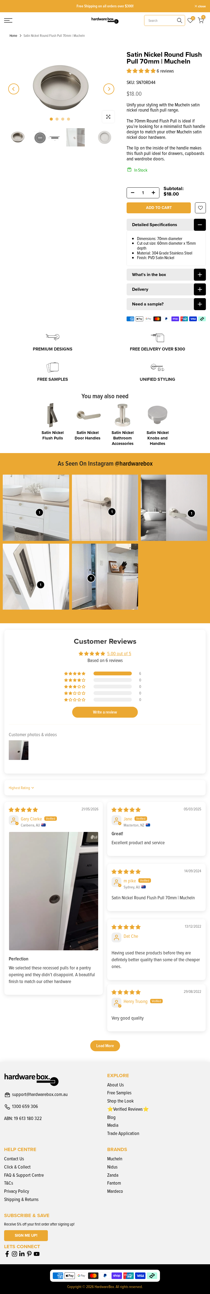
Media (112, 1125)
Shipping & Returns (21, 1199)
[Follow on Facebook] (7, 1254)
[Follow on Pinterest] (29, 1254)
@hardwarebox (134, 463)
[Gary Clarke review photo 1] (53, 891)
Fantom (114, 1182)
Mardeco (115, 1191)
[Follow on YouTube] (37, 1254)
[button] (142, 70)
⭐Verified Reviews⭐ (128, 1109)
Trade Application (123, 1133)
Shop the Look (120, 1100)
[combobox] (164, 20)
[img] (23, 809)
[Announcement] (105, 6)
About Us (115, 1084)
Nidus (112, 1166)
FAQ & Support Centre (24, 1175)
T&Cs (8, 1182)
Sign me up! (26, 1235)
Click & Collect (17, 1166)
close (11, 6)
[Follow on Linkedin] (22, 1254)
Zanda (112, 1175)
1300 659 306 (25, 1107)
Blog (111, 1117)
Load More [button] (105, 1046)
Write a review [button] (105, 712)
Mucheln (114, 1158)
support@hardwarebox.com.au (40, 1095)
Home (13, 36)
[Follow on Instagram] (14, 1254)
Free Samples (119, 1092)
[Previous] (13, 88)
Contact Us (14, 1158)
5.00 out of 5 (119, 653)
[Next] (108, 88)
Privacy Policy (16, 1191)
